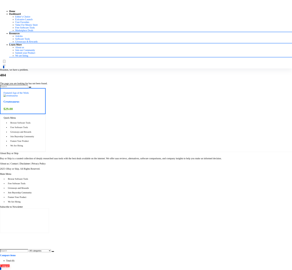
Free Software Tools (25, 27)
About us (19, 47)
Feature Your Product (19, 141)
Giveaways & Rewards (26, 41)
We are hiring (21, 55)
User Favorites (22, 22)
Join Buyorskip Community (22, 136)
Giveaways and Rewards (20, 132)
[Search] (4, 65)
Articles (19, 36)
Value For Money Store (26, 25)
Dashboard (15, 14)
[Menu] (4, 61)
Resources (14, 33)
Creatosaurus (11, 101)
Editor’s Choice (22, 16)
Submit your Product (25, 53)
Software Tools (22, 39)
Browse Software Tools (20, 123)
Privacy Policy (39, 163)
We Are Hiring (16, 146)
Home (12, 11)
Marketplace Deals (24, 30)
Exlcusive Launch (24, 19)
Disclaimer (25, 163)
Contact (14, 163)
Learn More (15, 44)
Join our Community (25, 50)
